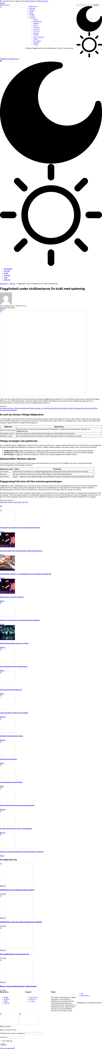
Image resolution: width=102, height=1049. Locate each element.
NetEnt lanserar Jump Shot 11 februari (12, 597)
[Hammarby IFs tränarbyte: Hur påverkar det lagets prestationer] (7, 616)
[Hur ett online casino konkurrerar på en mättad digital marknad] (7, 524)
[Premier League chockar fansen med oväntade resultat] (7, 801)
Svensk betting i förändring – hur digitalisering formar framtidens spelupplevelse (25, 574)
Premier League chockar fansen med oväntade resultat (17, 805)
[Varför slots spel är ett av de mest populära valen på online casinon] (7, 547)
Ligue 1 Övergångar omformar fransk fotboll (14, 713)
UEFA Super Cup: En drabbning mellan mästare (17, 890)
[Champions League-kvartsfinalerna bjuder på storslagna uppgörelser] (7, 848)
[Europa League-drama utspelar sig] (7, 686)
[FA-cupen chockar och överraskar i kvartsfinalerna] (7, 825)
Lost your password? (7, 1048)
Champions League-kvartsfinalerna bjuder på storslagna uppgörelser (22, 851)
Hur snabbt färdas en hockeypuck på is (14, 954)
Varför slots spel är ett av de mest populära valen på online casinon (21, 551)
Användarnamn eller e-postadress (12, 1033)
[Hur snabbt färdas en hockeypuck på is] (16, 948)
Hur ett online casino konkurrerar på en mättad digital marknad (20, 527)
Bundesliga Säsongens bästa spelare (11, 736)
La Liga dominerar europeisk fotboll (11, 782)
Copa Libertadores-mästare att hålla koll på (13, 666)
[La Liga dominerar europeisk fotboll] (7, 778)
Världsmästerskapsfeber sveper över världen (14, 643)
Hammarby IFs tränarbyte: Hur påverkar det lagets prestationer (20, 620)
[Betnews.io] (9, 59)
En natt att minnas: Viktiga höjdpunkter (14, 408)
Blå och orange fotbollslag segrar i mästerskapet (18, 986)
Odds (2, 694)
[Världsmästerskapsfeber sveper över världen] (7, 639)
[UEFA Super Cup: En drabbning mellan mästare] (16, 884)
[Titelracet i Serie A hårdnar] (7, 755)
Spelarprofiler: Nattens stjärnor (63, 408)
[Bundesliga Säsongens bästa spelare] (7, 732)
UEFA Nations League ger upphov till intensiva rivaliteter (21, 922)
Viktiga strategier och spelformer (40, 408)
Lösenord (3, 1037)
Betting (2, 647)
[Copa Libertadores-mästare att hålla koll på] (7, 662)
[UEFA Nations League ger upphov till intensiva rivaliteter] (16, 916)
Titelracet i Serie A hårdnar (8, 759)
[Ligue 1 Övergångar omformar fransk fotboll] (7, 709)
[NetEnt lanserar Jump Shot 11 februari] (7, 593)
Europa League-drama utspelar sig (11, 689)
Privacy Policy (30, 1)
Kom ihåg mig (7, 1041)
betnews (3, 308)
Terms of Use (43, 1)
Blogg (2, 531)
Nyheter (3, 717)
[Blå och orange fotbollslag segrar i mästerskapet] (16, 980)
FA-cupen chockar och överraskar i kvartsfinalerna (16, 828)
